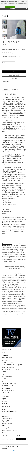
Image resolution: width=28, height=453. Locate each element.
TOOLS (4, 379)
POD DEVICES (5, 393)
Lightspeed (4, 448)
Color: (3, 60)
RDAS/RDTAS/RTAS (7, 386)
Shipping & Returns (7, 421)
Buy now (14, 78)
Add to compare (6, 81)
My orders (5, 401)
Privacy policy (5, 416)
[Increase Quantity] (6, 68)
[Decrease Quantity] (3, 68)
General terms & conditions (9, 411)
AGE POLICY (5, 425)
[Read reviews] (7, 53)
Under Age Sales (6, 428)
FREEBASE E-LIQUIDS (8, 362)
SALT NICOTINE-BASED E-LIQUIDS (12, 365)
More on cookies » (19, 6)
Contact (4, 432)
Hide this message (10, 6)
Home (3, 13)
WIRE (3, 381)
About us (4, 409)
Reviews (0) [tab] (14, 89)
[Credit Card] (14, 450)
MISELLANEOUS (6, 388)
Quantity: (4, 64)
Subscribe (21, 439)
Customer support (7, 423)
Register (4, 399)
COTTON (4, 372)
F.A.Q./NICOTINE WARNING (9, 430)
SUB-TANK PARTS (7, 376)
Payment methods (7, 418)
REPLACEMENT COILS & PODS (10, 369)
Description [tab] (5, 89)
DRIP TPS (4, 374)
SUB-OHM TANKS (7, 360)
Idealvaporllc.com (7, 223)
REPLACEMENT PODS (8, 390)
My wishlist (5, 403)
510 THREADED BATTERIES (10, 383)
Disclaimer (5, 414)
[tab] (14, 210)
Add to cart (14, 72)
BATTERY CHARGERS (8, 367)
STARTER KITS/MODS (8, 358)
